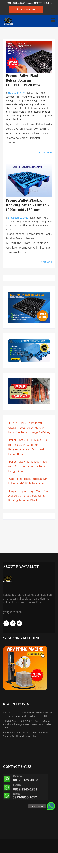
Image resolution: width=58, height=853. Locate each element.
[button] (51, 806)
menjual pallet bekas (26, 115)
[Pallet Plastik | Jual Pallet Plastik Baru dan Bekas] (8, 24)
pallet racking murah (38, 225)
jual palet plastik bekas (23, 100)
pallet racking (20, 225)
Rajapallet (34, 93)
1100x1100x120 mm (30, 96)
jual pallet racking (29, 221)
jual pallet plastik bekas (25, 108)
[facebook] (6, 623)
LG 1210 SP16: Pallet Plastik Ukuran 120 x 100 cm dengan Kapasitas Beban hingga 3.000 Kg (29, 427)
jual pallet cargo (26, 104)
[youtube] (19, 623)
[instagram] (13, 623)
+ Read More (45, 152)
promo (41, 115)
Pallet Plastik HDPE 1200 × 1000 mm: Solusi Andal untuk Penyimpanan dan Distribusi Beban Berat (27, 724)
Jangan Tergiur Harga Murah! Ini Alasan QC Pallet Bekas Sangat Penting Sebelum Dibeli (28, 495)
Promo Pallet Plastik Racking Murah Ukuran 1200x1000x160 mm (27, 205)
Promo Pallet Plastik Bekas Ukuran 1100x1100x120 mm (24, 80)
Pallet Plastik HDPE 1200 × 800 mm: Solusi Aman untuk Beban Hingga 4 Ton (27, 466)
